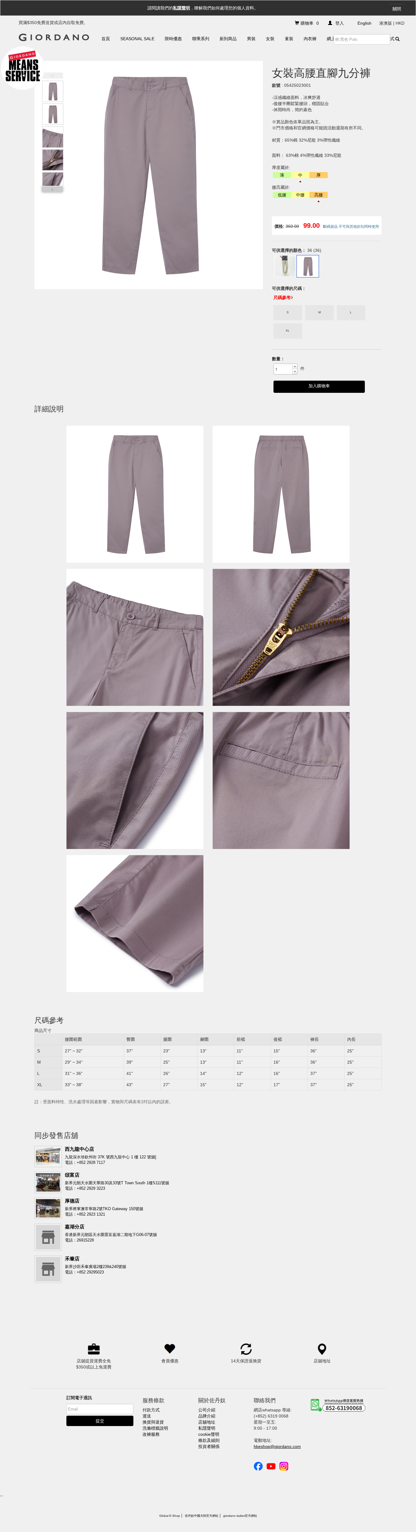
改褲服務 (151, 1434)
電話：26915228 (79, 1240)
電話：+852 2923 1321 (85, 1214)
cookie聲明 (208, 1434)
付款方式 (151, 1409)
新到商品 (228, 38)
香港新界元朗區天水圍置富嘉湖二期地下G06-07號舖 (111, 1234)
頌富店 (72, 1175)
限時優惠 (173, 38)
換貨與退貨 (153, 1422)
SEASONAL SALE (137, 38)
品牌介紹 (206, 1416)
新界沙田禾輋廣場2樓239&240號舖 (95, 1266)
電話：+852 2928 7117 (85, 1162)
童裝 (289, 38)
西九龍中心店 (79, 1149)
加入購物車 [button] (319, 385)
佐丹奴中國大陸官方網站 (201, 1515)
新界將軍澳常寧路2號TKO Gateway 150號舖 (104, 1208)
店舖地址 (206, 1422)
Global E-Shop (169, 1515)
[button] (294, 366)
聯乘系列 (200, 38)
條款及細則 (209, 1440)
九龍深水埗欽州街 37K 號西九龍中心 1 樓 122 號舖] (110, 1157)
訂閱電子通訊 (79, 1397)
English (365, 23)
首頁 (105, 38)
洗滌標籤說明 (155, 1428)
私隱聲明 (181, 7)
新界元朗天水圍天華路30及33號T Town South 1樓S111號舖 (117, 1183)
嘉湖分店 (74, 1226)
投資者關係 (209, 1446)
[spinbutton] (283, 369)
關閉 (397, 8)
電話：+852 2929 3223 (85, 1188)
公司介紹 (206, 1409)
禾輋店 (72, 1258)
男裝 (251, 38)
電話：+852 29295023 (84, 1272)
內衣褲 (310, 38)
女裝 (270, 38)
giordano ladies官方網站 (240, 1515)
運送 (147, 1416)
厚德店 (72, 1200)
